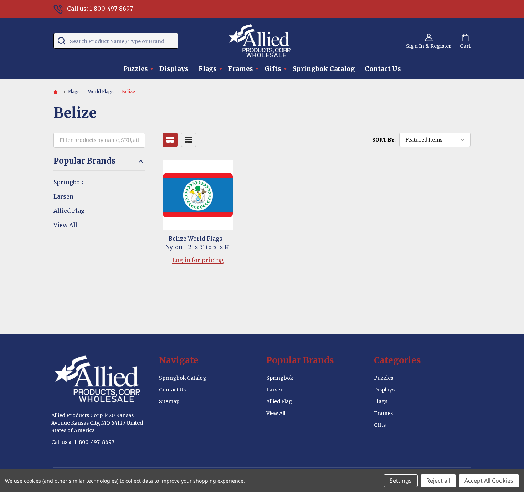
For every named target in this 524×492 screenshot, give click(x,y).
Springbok (68, 182)
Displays (174, 69)
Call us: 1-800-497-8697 (100, 8)
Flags (208, 69)
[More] (152, 68)
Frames (240, 69)
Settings (401, 481)
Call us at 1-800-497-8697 (82, 442)
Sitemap (169, 401)
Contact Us (383, 69)
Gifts (272, 69)
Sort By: (384, 140)
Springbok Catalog (324, 69)
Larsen (63, 196)
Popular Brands (84, 161)
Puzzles (135, 69)
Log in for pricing (198, 259)
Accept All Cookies (488, 481)
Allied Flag (68, 210)
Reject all (438, 481)
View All (65, 225)
